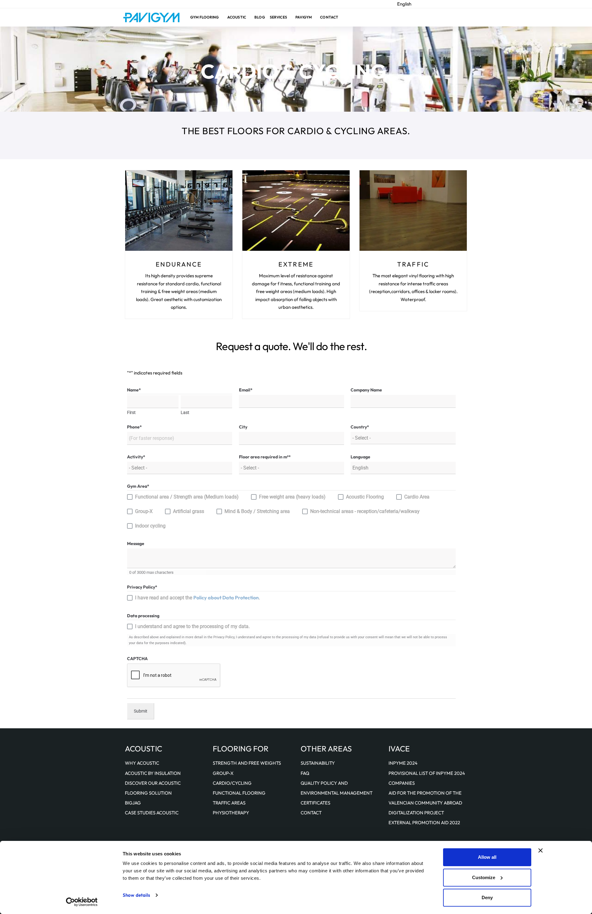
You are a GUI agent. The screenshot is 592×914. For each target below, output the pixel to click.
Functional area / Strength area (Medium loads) (187, 497)
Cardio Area (417, 497)
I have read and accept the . (197, 597)
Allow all (487, 857)
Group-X (144, 511)
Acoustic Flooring (365, 497)
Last (185, 413)
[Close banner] (540, 850)
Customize (483, 877)
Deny (487, 897)
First (131, 413)
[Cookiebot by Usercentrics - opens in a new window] (82, 902)
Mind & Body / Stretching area (257, 511)
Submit (140, 711)
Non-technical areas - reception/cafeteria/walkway (365, 511)
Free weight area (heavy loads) (292, 497)
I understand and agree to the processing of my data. (192, 626)
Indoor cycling (150, 526)
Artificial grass (188, 511)
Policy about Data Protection (226, 597)
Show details (136, 895)
